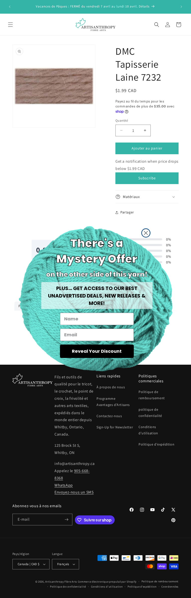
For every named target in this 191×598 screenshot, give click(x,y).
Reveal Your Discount (97, 351)
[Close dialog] (146, 233)
